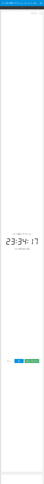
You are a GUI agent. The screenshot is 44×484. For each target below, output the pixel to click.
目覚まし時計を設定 (32, 361)
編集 (19, 361)
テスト (9, 361)
